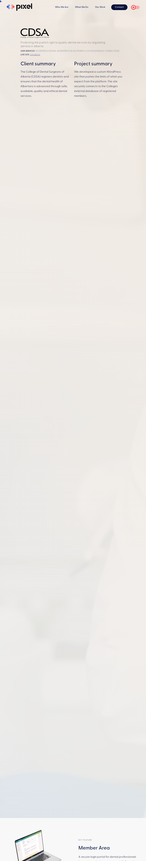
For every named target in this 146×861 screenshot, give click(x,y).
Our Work (100, 7)
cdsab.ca (35, 55)
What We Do (81, 7)
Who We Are (61, 7)
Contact (119, 7)
